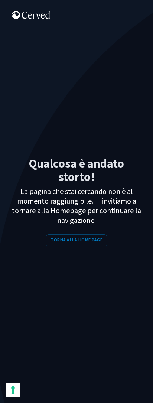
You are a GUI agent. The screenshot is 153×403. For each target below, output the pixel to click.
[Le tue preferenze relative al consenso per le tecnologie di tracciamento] (13, 390)
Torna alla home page (76, 240)
